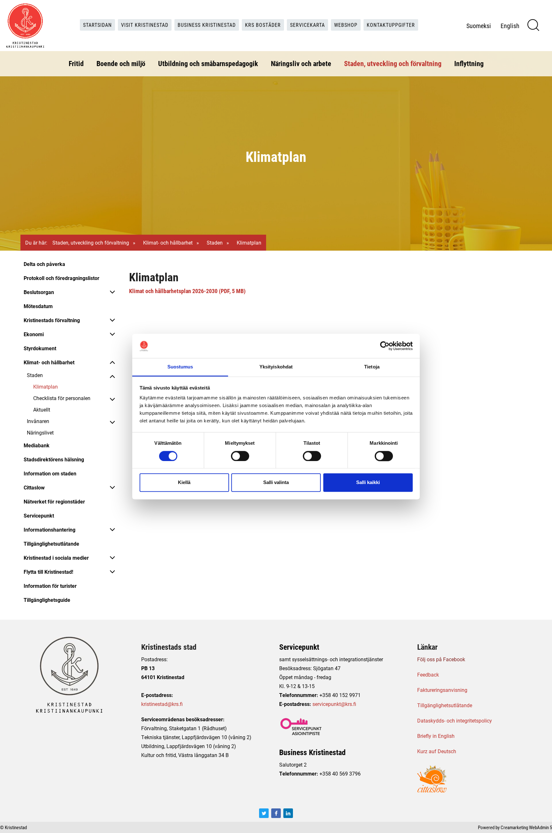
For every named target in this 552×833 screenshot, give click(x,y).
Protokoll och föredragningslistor (61, 278)
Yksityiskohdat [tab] (276, 367)
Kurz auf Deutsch (436, 751)
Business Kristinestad (207, 24)
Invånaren (38, 421)
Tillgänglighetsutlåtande (51, 543)
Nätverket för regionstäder (54, 501)
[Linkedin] (288, 813)
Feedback (428, 674)
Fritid (76, 63)
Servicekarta (307, 24)
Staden (215, 242)
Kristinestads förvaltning (52, 320)
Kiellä (184, 482)
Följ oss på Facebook (441, 659)
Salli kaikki (368, 482)
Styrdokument (40, 348)
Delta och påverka (44, 264)
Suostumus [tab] (180, 367)
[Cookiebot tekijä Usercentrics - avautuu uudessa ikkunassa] (385, 346)
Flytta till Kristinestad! (48, 571)
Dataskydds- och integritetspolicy (454, 720)
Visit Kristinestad (144, 24)
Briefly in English (436, 735)
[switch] (240, 456)
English (510, 25)
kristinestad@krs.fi (162, 703)
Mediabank (37, 445)
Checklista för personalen (61, 398)
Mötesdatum (38, 306)
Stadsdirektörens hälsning (54, 459)
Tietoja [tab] (371, 367)
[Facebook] (276, 813)
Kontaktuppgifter (391, 24)
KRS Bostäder (263, 24)
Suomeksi (478, 25)
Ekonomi (34, 334)
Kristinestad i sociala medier (56, 557)
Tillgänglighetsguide (47, 599)
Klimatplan (45, 386)
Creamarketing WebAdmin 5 (526, 827)
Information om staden (50, 473)
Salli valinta (276, 482)
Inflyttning (469, 63)
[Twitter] (264, 813)
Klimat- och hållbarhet (168, 242)
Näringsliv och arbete (301, 63)
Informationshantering (49, 529)
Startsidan (97, 24)
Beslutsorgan (39, 292)
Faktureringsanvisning (442, 689)
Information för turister (50, 585)
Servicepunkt (39, 515)
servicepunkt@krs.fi (334, 703)
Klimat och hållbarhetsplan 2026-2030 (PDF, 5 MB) (187, 291)
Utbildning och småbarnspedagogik (208, 63)
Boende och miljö (120, 63)
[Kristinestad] (25, 25)
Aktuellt (41, 409)
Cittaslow (34, 487)
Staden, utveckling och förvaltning (392, 63)
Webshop (345, 24)
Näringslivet (40, 432)
